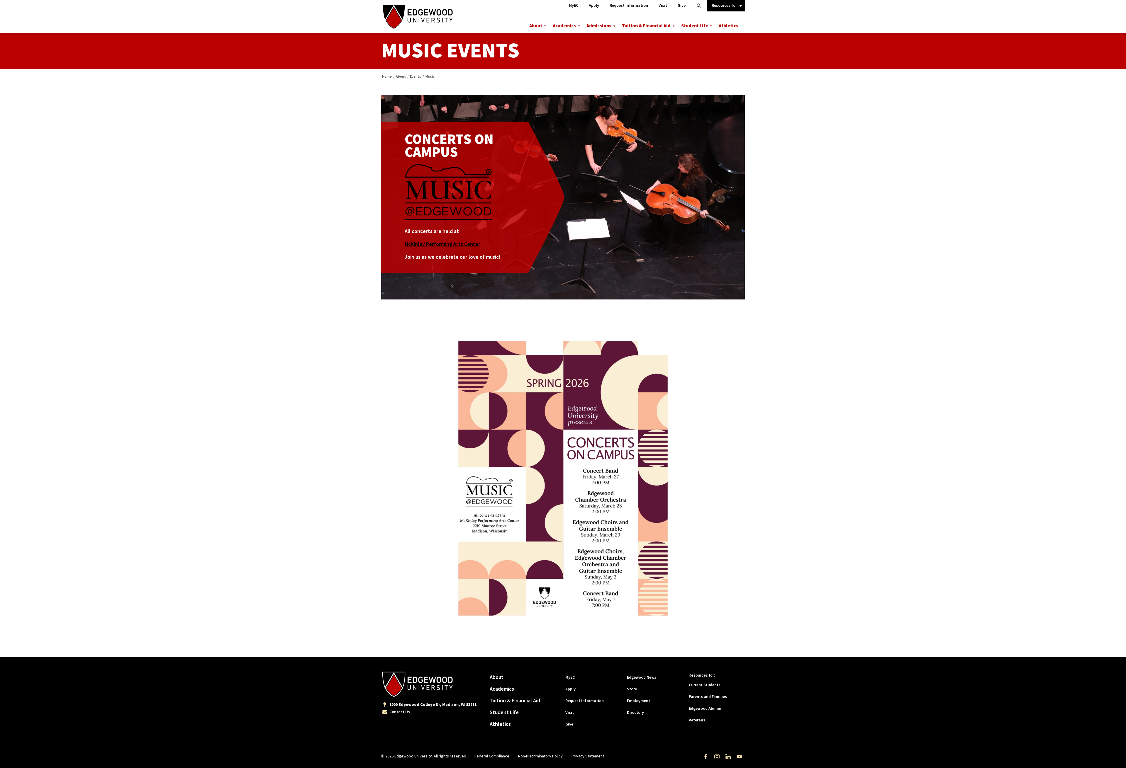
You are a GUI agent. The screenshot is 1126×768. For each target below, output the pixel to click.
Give (569, 724)
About (535, 26)
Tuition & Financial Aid (646, 26)
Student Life (694, 26)
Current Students (704, 685)
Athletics (728, 26)
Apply (570, 689)
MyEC (570, 677)
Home (387, 76)
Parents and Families (708, 697)
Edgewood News (641, 677)
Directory (635, 713)
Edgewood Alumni (705, 708)
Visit (569, 713)
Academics (564, 26)
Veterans (697, 720)
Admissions (598, 26)
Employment (638, 701)
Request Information (584, 701)
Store (632, 689)
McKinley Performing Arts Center (442, 244)
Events (415, 76)
